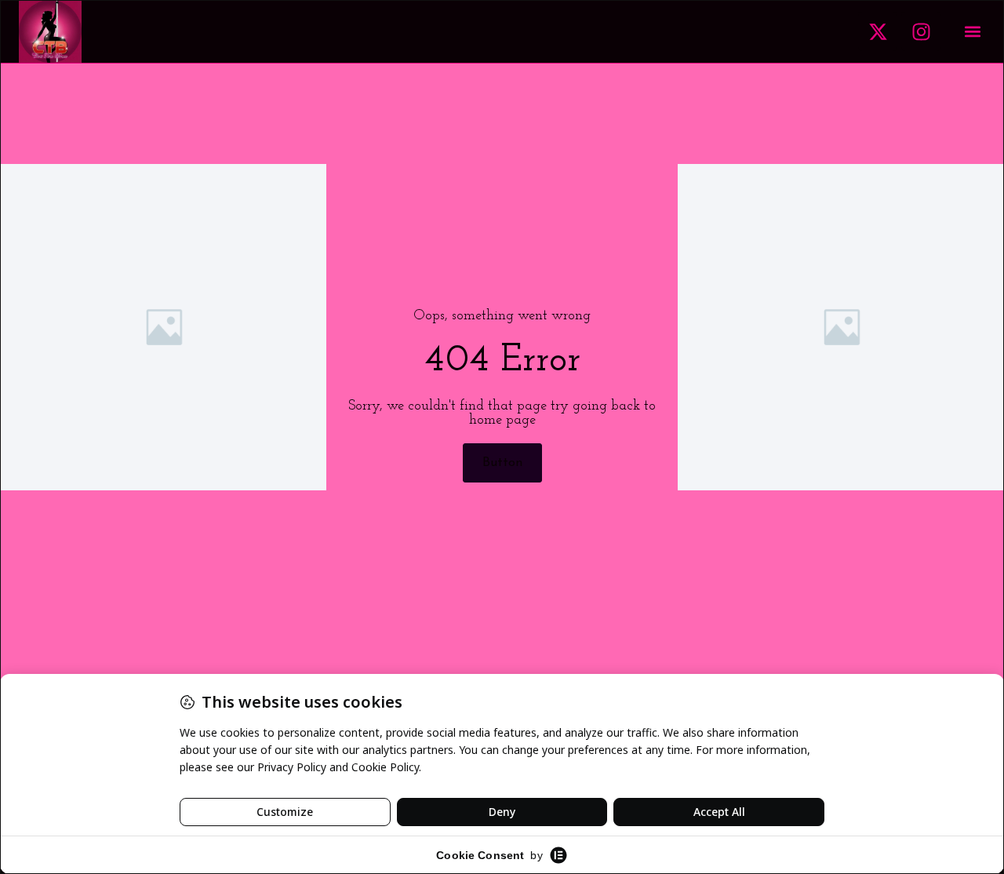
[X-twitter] (877, 31)
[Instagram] (920, 31)
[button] (972, 32)
